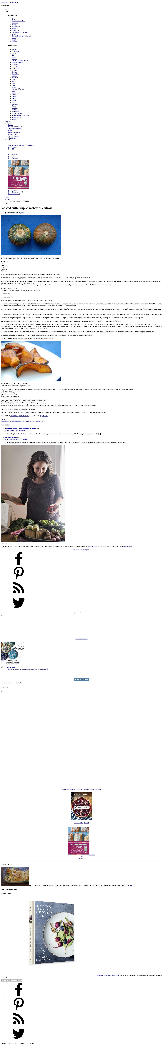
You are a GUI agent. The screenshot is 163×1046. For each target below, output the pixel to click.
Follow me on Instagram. (81, 550)
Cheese (14, 72)
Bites (13, 19)
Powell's (86, 823)
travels (10, 130)
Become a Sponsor (82, 639)
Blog (6, 203)
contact (7, 199)
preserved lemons (11, 437)
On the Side (15, 30)
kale (13, 91)
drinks (14, 25)
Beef (13, 55)
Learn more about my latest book (108, 975)
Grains (14, 87)
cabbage (15, 64)
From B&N (11, 149)
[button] (5, 6)
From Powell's (13, 158)
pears (14, 98)
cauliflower (15, 68)
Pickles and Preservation (20, 32)
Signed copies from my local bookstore (20, 145)
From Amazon (12, 147)
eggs (13, 81)
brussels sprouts (17, 62)
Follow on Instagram (82, 679)
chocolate (15, 78)
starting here (127, 885)
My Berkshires (12, 134)
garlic (14, 85)
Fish (13, 83)
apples (14, 49)
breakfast (15, 23)
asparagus (15, 51)
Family (10, 125)
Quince (14, 106)
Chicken (14, 76)
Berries (14, 59)
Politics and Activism (15, 127)
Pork (13, 102)
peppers (14, 100)
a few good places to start (96, 546)
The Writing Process (14, 129)
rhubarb (14, 110)
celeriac (14, 70)
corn (13, 79)
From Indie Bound (14, 194)
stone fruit (15, 112)
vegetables (44, 416)
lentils (14, 95)
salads (14, 34)
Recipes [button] (7, 11)
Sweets (14, 42)
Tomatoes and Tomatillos (20, 115)
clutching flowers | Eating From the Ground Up (20, 429)
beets (14, 57)
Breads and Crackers (18, 21)
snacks (14, 38)
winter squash (16, 117)
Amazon (89, 789)
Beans (14, 53)
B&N (81, 823)
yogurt (14, 119)
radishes (14, 108)
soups (14, 40)
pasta (14, 96)
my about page (128, 546)
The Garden (12, 138)
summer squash (17, 113)
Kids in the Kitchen (14, 132)
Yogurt (7, 197)
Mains (14, 28)
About (6, 9)
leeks (13, 93)
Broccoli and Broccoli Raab (20, 61)
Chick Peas (15, 74)
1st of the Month (13, 136)
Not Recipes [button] (8, 123)
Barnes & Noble (97, 789)
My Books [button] (8, 140)
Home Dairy (16, 26)
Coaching (8, 121)
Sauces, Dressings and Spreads (21, 36)
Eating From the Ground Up (9, 2)
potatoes (15, 104)
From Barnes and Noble (15, 192)
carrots (14, 66)
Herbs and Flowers (18, 89)
